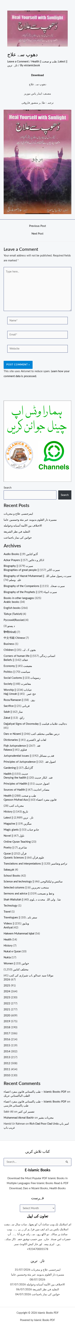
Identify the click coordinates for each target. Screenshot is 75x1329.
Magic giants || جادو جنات (21, 829)
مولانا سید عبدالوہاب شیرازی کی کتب (31, 975)
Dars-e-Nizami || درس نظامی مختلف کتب (32, 734)
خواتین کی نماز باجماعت (18, 537)
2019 (7, 1021)
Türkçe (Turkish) (13, 614)
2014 (7, 1051)
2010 (7, 1075)
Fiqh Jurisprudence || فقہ (22, 745)
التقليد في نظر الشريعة (17, 531)
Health (7, 939)
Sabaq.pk (9, 869)
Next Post (37, 234)
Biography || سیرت (18, 566)
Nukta (7, 957)
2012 (7, 1063)
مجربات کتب (16, 805)
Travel (7, 911)
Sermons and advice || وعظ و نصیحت (29, 893)
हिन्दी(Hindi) (10, 632)
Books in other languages (19, 598)
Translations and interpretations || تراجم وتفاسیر (35, 863)
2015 (7, 1045)
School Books (12, 875)
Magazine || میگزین (17, 823)
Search (7, 487)
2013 (7, 1057)
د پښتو (11, 626)
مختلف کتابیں (20, 969)
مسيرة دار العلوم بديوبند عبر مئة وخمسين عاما (30, 519)
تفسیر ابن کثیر (26, 1111)
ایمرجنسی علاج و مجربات (18, 513)
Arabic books (11, 602)
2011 (7, 1069)
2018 (7, 1027)
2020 (7, 1015)
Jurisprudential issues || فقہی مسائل (29, 755)
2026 (7, 979)
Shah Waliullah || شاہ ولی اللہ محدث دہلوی (32, 899)
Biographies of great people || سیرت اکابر (32, 570)
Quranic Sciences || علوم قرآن (24, 857)
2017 (7, 1033)
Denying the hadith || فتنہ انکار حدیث (28, 777)
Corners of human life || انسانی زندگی (29, 656)
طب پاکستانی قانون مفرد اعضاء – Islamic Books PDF (35, 1091)
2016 (7, 1039)
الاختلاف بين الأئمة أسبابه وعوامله (23, 525)
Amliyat (8, 927)
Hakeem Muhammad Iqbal (19, 933)
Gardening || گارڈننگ (18, 768)
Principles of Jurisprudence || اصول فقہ (30, 761)
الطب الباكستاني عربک (17, 1095)
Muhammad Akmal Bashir (19, 1117)
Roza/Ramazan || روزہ (19, 700)
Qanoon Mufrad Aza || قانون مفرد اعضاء (30, 799)
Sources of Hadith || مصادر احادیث (26, 789)
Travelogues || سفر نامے (20, 917)
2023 (7, 997)
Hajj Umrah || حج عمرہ (20, 694)
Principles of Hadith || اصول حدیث (26, 783)
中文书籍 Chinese (14, 638)
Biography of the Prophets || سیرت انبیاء (30, 592)
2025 (7, 985)
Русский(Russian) (14, 620)
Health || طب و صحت (44, 61)
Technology (10, 905)
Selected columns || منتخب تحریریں (26, 887)
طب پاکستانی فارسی (16, 1105)
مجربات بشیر (46, 1117)
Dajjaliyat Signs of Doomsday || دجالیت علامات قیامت (35, 724)
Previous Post (37, 226)
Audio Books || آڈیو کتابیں (21, 554)
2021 (7, 1009)
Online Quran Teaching (17, 841)
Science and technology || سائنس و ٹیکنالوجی (33, 881)
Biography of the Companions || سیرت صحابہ (34, 586)
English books (12, 608)
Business (9, 644)
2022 (7, 1003)
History (8, 945)
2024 (7, 991)
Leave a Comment (18, 61)
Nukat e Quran (12, 951)
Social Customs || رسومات (22, 678)
